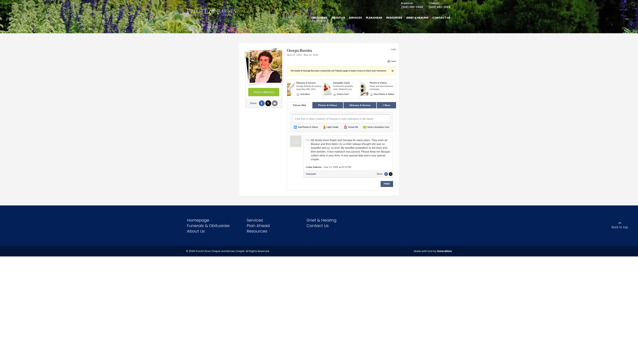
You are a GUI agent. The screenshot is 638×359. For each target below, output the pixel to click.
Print (387, 184)
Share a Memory (264, 92)
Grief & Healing (321, 220)
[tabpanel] (341, 149)
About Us (196, 231)
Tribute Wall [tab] (299, 105)
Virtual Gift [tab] (353, 127)
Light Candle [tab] (332, 127)
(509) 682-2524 (439, 7)
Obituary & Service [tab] (360, 105)
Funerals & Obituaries (208, 225)
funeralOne (444, 251)
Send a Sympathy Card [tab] (378, 127)
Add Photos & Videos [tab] (308, 127)
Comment (311, 174)
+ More (389, 105)
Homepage (198, 220)
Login (393, 49)
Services (255, 220)
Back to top (620, 227)
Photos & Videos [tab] (327, 105)
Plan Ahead (258, 225)
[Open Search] (633, 4)
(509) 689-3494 (412, 7)
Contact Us (318, 225)
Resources (257, 231)
